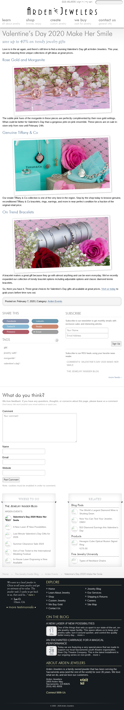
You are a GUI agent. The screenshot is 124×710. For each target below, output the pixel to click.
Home (51, 588)
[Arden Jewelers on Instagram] (48, 697)
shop (33, 22)
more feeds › (115, 377)
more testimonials (21, 607)
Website (6, 468)
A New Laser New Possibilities (70, 623)
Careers (91, 600)
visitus (84, 681)
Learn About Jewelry (59, 592)
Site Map (92, 604)
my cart (88, 2)
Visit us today (108, 289)
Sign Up (116, 344)
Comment (7, 411)
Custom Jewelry (57, 600)
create (58, 22)
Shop (51, 596)
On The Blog (57, 617)
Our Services (94, 592)
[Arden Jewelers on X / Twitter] (62, 697)
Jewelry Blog (94, 588)
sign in (80, 2)
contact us (107, 22)
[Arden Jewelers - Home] (62, 11)
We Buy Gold (55, 604)
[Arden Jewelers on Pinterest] (58, 697)
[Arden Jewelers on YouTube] (72, 697)
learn (11, 22)
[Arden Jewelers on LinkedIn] (67, 697)
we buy (82, 22)
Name (5, 446)
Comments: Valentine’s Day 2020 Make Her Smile (93, 364)
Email (5, 457)
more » (31, 594)
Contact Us (54, 608)
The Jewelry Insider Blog (83, 371)
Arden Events (55, 301)
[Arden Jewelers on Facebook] (53, 697)
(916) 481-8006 (69, 2)
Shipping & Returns (97, 596)
